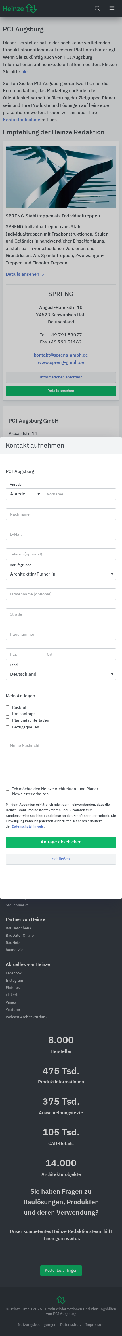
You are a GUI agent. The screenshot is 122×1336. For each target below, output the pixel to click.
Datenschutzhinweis (28, 826)
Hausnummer (22, 635)
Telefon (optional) (26, 554)
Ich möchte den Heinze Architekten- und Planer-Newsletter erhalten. (56, 791)
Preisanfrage (24, 714)
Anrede (16, 485)
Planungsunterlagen (30, 720)
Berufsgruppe (20, 565)
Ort (49, 654)
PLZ (13, 654)
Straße (16, 614)
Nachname (20, 514)
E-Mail (16, 534)
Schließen (61, 859)
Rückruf (19, 707)
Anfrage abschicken (61, 842)
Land (14, 665)
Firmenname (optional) (31, 594)
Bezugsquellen (25, 727)
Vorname (55, 494)
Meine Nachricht (24, 746)
